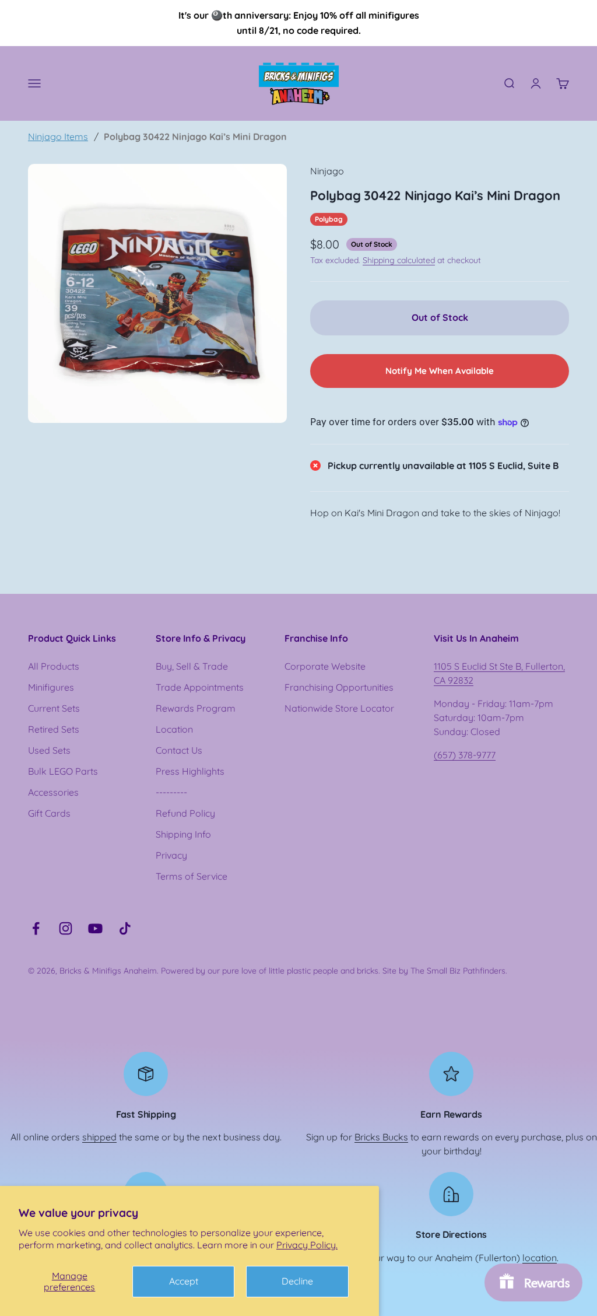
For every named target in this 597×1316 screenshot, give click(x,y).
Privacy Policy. (307, 1245)
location (539, 1258)
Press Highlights (190, 771)
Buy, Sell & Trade (192, 666)
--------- (171, 792)
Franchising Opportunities (339, 687)
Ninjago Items (58, 136)
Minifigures (51, 687)
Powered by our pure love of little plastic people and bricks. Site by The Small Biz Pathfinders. (334, 970)
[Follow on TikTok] (125, 928)
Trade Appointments (200, 687)
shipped (99, 1137)
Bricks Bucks (381, 1137)
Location (174, 729)
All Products (53, 666)
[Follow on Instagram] (65, 928)
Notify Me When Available (439, 370)
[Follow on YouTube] (95, 928)
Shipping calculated (399, 260)
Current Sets (54, 708)
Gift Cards (49, 813)
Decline (297, 1281)
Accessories (53, 792)
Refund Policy (185, 813)
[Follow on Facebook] (36, 928)
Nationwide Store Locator (339, 708)
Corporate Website (325, 666)
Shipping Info (183, 834)
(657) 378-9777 (465, 755)
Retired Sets (53, 729)
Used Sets (49, 750)
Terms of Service (191, 876)
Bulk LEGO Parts (63, 771)
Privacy (171, 855)
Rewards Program (196, 708)
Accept (183, 1281)
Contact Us (179, 750)
